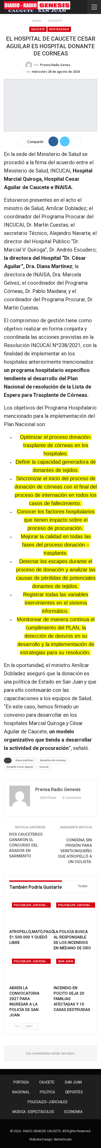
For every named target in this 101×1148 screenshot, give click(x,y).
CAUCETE (38, 29)
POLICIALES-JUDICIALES (32, 905)
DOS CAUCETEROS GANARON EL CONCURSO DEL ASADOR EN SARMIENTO (25, 845)
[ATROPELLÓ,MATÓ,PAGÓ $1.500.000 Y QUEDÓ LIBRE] (28, 913)
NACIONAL (20, 1092)
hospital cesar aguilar (19, 766)
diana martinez (24, 760)
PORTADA (21, 1082)
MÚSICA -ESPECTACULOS (33, 1112)
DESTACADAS (59, 29)
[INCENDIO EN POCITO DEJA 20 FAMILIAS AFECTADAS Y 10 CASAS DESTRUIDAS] (73, 969)
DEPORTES (74, 1092)
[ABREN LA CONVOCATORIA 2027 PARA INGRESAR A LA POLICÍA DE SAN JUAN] (28, 969)
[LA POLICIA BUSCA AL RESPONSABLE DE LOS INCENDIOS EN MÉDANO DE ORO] (73, 913)
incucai (44, 766)
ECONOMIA (73, 1112)
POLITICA (47, 1092)
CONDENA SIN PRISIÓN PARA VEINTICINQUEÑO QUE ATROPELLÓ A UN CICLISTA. (75, 851)
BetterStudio (63, 1139)
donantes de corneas (53, 760)
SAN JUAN (65, 961)
